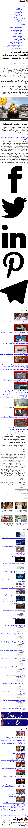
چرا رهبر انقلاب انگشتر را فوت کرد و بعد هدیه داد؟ (15, 364)
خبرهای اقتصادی (17, 12)
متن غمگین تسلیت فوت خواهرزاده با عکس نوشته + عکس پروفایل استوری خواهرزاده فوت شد (13, 786)
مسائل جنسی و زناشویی (15, 27)
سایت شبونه (25, 822)
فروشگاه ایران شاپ (19, 553)
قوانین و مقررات (23, 815)
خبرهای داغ (19, 9)
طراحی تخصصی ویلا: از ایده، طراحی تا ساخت (13, 588)
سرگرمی (22, 28)
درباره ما (6, 815)
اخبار (23, 6)
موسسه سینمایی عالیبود (18, 618)
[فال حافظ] (14, 718)
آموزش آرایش (18, 19)
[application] (14, 109)
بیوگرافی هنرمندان (17, 48)
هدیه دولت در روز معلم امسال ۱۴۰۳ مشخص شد (15, 407)
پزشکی (20, 25)
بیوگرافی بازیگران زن (16, 40)
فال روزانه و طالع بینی (16, 30)
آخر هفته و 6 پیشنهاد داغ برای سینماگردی (14, 594)
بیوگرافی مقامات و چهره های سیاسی (12, 46)
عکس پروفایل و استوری (15, 31)
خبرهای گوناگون (17, 16)
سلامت (23, 24)
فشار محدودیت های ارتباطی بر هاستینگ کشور (13, 546)
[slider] (15, 119)
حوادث (20, 11)
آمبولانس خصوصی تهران (18, 556)
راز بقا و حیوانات (17, 34)
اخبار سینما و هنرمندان (16, 13)
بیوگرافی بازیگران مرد (16, 42)
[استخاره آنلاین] (14, 725)
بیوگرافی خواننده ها (17, 43)
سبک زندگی (22, 18)
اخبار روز (19, 8)
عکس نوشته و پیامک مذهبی (15, 37)
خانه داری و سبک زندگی (16, 22)
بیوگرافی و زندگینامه (19, 39)
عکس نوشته (18, 33)
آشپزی (20, 21)
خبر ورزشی (19, 15)
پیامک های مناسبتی (17, 36)
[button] (14, 109)
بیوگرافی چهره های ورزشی (15, 45)
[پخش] (26, 120)
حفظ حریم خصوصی (14, 815)
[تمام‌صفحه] (2, 120)
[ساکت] (4, 120)
